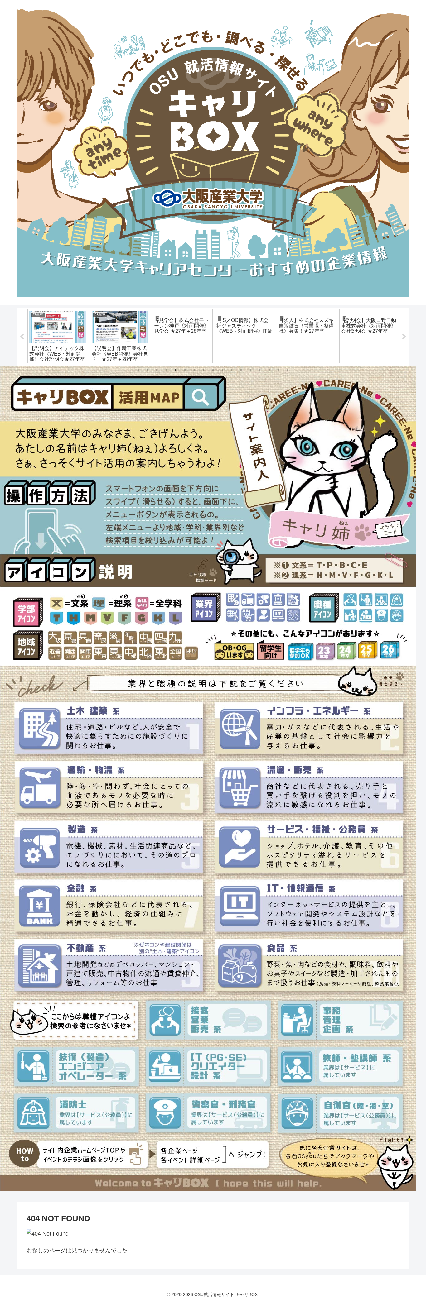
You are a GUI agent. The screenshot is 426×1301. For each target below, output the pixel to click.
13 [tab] (250, 370)
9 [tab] (213, 370)
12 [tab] (241, 370)
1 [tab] (138, 370)
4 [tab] (166, 370)
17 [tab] (288, 370)
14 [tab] (260, 370)
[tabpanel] (57, 336)
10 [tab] (222, 370)
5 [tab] (175, 370)
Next (404, 337)
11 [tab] (232, 370)
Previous (22, 337)
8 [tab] (204, 370)
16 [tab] (278, 370)
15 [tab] (269, 370)
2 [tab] (147, 370)
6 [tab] (185, 370)
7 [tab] (194, 370)
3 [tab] (157, 370)
